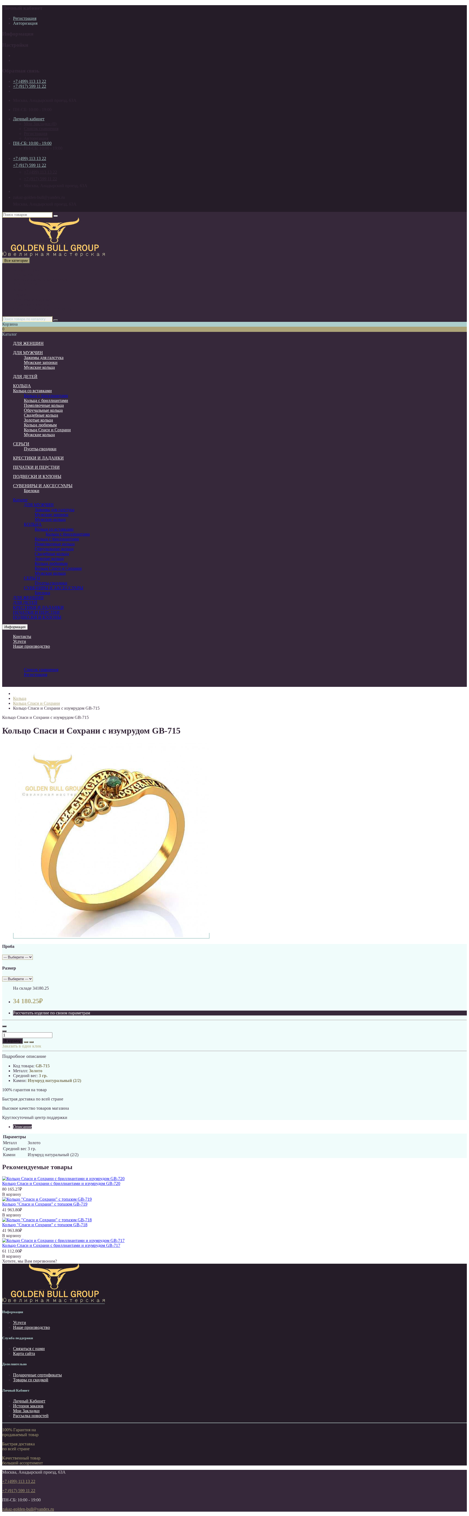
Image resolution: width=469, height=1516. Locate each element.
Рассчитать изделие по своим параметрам (51, 1013)
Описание (22, 1126)
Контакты (22, 636)
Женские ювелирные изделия (40, 280)
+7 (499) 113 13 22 (29, 81)
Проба (8, 946)
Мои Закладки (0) (40, 123)
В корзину (12, 1041)
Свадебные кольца (41, 415)
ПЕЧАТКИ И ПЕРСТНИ (36, 467)
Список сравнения (41, 128)
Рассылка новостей (31, 1415)
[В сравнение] (31, 1042)
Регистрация (24, 18)
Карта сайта (24, 1353)
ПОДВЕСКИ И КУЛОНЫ (37, 476)
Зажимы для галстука (44, 357)
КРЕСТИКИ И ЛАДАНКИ (38, 458)
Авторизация (25, 23)
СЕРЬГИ (21, 444)
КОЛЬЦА (22, 385)
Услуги (19, 641)
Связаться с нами (29, 1348)
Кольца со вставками (32, 390)
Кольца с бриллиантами (46, 395)
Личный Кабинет (29, 1401)
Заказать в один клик (21, 1046)
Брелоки (31, 490)
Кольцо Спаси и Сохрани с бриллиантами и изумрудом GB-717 (61, 1245)
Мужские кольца (39, 367)
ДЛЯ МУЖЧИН (28, 275)
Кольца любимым (40, 425)
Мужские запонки (41, 362)
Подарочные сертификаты (37, 1375)
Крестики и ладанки (32, 299)
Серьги (19, 294)
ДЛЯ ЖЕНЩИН (28, 343)
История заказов (28, 1406)
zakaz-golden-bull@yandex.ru (28, 1509)
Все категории (26, 270)
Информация (15, 627)
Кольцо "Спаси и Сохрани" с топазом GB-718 (44, 1224)
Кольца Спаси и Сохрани (47, 429)
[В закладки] (26, 1042)
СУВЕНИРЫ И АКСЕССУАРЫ (42, 309)
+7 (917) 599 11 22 (29, 86)
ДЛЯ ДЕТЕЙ (25, 284)
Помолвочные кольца (44, 405)
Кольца (19, 289)
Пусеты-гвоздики (40, 448)
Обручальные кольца (43, 410)
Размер (9, 968)
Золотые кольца (38, 420)
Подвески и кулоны (31, 304)
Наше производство (31, 646)
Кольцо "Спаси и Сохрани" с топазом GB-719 (44, 1204)
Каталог (20, 500)
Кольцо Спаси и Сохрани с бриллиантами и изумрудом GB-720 (61, 1183)
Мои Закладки (26, 1410)
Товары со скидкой (30, 1379)
